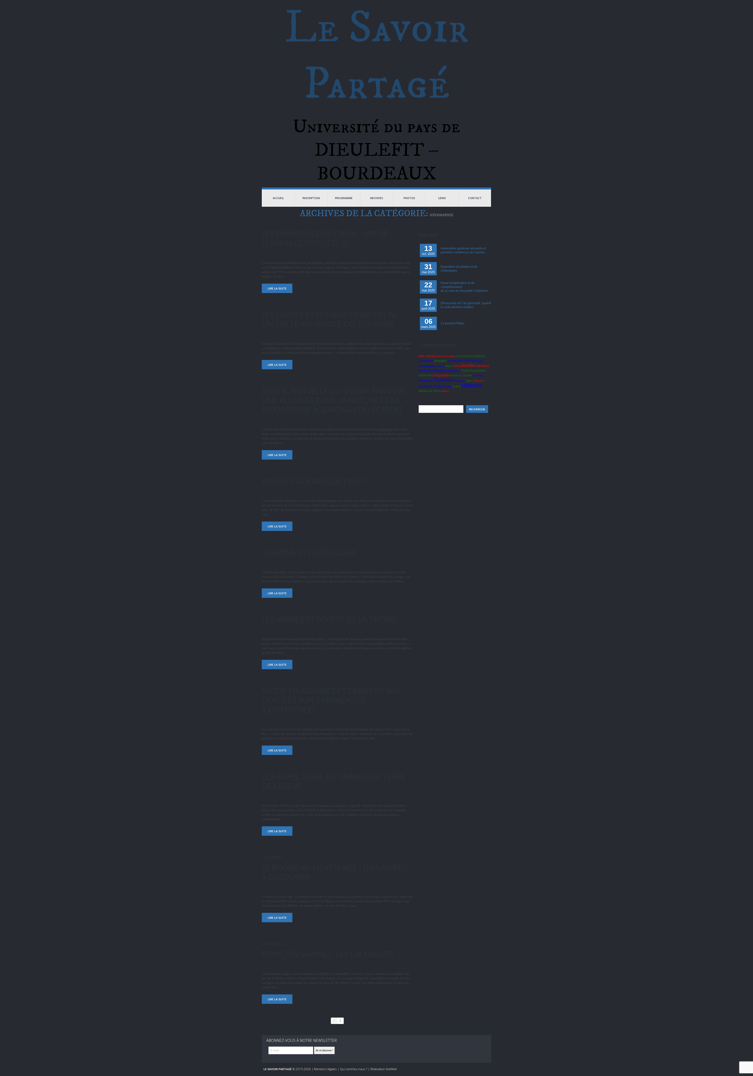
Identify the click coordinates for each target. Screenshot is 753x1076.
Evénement (426, 360)
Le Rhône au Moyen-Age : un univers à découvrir (334, 872)
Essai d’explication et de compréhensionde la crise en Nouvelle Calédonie (464, 286)
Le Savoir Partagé (377, 56)
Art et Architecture (432, 370)
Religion (460, 380)
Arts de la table (445, 356)
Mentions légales (325, 1069)
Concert (439, 366)
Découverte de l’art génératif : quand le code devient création (466, 305)
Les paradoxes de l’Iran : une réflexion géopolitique (326, 238)
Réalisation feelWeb (383, 1069)
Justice (456, 386)
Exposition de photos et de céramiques (459, 268)
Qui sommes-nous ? (353, 1069)
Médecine (425, 391)
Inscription (311, 198)
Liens (442, 198)
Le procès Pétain (452, 323)
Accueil (278, 198)
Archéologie (426, 366)
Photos (409, 198)
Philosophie (453, 370)
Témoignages (473, 360)
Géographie (440, 375)
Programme (344, 198)
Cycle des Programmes (435, 386)
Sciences (444, 380)
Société (452, 360)
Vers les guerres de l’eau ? (315, 481)
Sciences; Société (461, 375)
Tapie (469, 380)
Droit (436, 391)
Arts (460, 360)
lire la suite (277, 288)
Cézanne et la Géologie (309, 552)
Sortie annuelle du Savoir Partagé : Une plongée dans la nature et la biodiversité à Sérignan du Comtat (335, 400)
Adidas (445, 391)
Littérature (482, 366)
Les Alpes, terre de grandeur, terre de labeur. (334, 781)
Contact (475, 198)
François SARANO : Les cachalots (328, 954)
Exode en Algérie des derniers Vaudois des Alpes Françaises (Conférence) (332, 700)
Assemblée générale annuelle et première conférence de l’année (463, 250)
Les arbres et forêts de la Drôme (329, 619)
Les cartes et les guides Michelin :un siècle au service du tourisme (330, 319)
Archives (376, 198)
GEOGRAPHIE (464, 356)
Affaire (449, 366)
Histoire (479, 356)
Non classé (427, 356)
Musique (440, 361)
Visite (465, 370)
